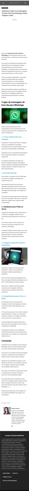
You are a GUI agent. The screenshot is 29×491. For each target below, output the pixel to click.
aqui (8, 387)
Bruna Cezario (15, 408)
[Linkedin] (12, 425)
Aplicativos (5, 7)
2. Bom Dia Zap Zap (9, 173)
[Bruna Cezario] (7, 417)
